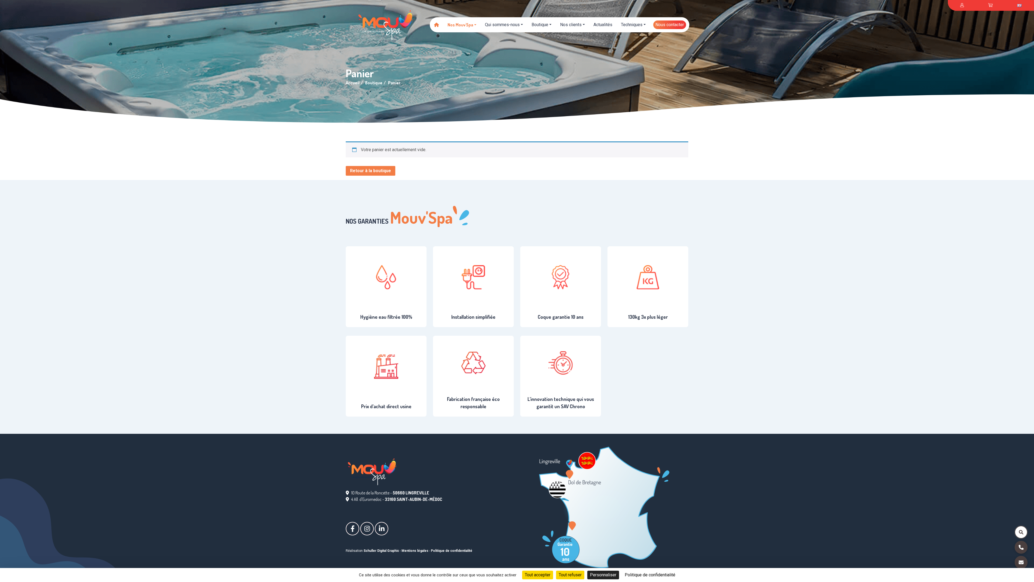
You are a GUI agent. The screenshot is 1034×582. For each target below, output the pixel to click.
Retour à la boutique (370, 170)
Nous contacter (669, 24)
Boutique (540, 24)
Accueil (352, 82)
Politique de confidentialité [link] (650, 574)
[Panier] (990, 5)
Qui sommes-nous (502, 24)
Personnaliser (603, 574)
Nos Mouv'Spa (460, 24)
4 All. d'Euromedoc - (396, 499)
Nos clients (571, 24)
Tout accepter (537, 574)
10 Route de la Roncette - (390, 493)
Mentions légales (414, 551)
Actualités (602, 24)
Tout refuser (570, 574)
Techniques (631, 24)
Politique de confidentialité (451, 551)
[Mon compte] (962, 5)
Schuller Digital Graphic (381, 551)
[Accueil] (436, 24)
